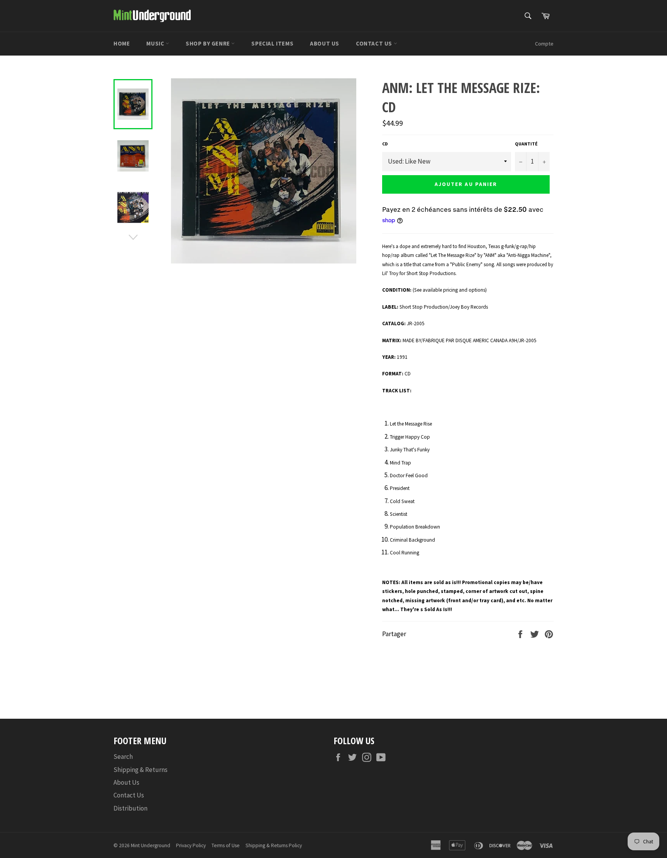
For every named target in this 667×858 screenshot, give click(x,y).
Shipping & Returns (140, 769)
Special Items (272, 43)
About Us (324, 43)
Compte (544, 43)
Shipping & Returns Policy (273, 845)
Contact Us (375, 43)
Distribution (130, 808)
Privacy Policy (191, 845)
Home (121, 43)
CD (385, 144)
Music (156, 43)
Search (123, 756)
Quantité (526, 144)
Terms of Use (226, 845)
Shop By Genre (208, 43)
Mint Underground (150, 845)
